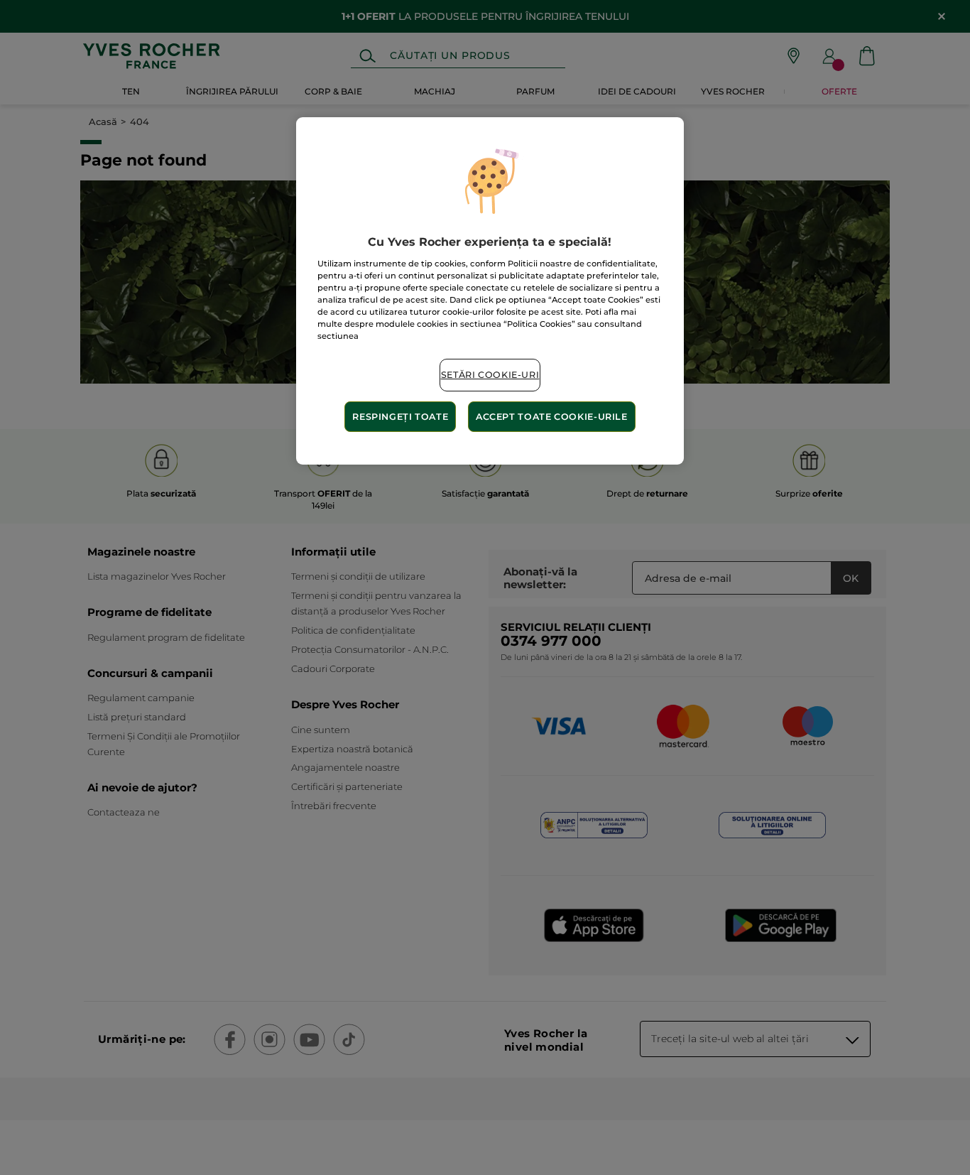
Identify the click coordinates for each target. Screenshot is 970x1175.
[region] (490, 291)
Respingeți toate (400, 416)
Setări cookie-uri (490, 374)
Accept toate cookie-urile (552, 416)
